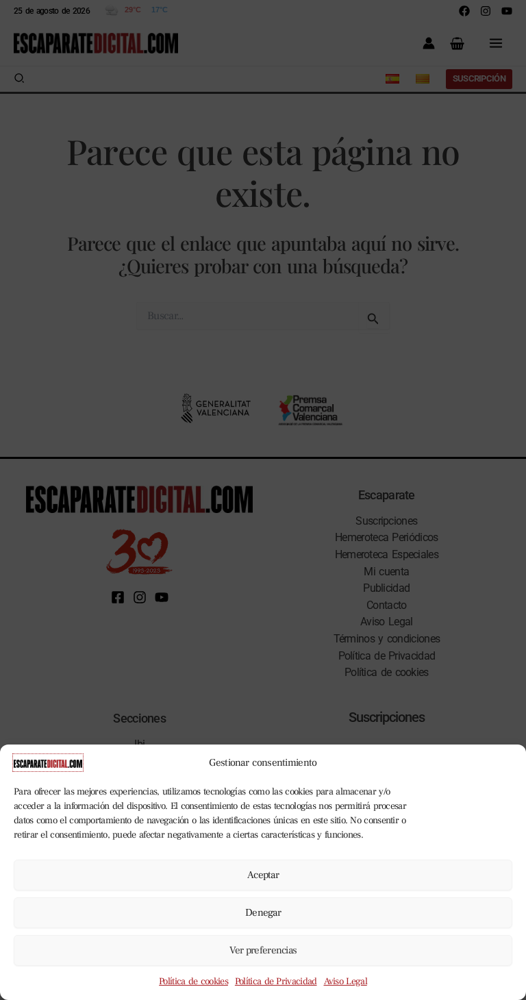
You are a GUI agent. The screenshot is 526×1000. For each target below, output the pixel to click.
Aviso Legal (345, 981)
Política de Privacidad (276, 981)
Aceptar (263, 875)
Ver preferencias (263, 950)
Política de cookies (193, 981)
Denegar (263, 912)
